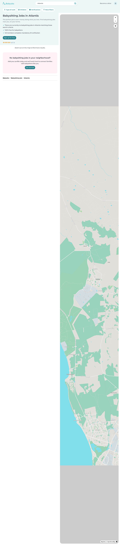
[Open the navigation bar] (115, 3)
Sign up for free (9, 38)
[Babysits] (8, 3)
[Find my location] (115, 26)
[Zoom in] (115, 17)
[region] (89, 279)
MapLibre (103, 541)
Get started (30, 67)
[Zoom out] (115, 21)
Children (23, 10)
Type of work (10, 10)
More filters (49, 10)
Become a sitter (105, 3)
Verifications (35, 10)
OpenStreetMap (111, 541)
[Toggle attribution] (117, 542)
